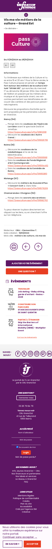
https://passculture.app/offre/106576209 (28, 188)
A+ (13, 65)
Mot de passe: (26, 440)
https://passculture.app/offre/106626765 (28, 140)
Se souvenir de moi (27, 447)
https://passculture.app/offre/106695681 (27, 157)
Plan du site (26, 503)
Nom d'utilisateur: (26, 432)
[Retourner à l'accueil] (26, 6)
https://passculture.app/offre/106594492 (28, 165)
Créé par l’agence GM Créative (26, 510)
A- (6, 65)
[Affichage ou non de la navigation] (26, 15)
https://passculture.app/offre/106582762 (28, 200)
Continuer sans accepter (20, 537)
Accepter (32, 544)
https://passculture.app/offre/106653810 (27, 173)
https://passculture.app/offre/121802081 (27, 132)
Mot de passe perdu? (26, 457)
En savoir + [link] (13, 544)
